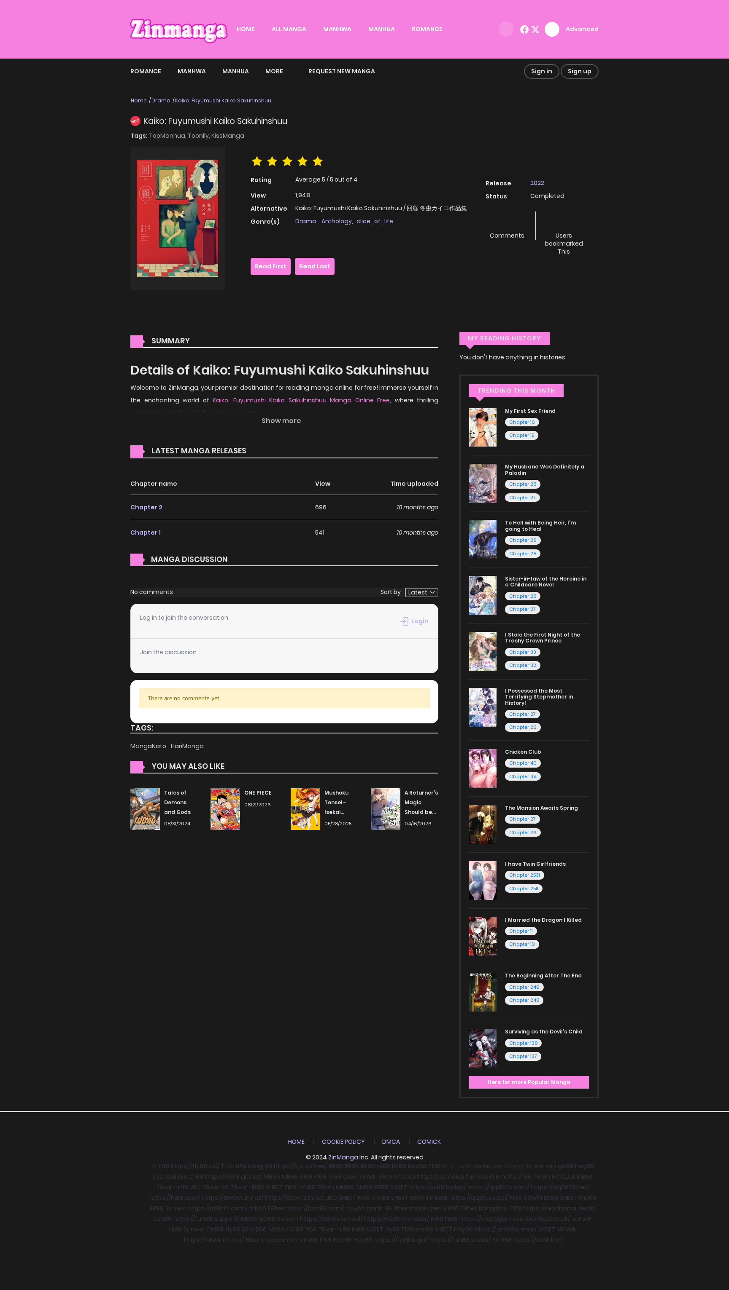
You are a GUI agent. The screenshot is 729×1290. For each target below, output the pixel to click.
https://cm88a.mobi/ (506, 1229)
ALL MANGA (289, 29)
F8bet (276, 1208)
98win (387, 1176)
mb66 (439, 1198)
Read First (270, 266)
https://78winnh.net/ (214, 1240)
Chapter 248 (524, 1000)
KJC (158, 1176)
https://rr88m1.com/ (217, 1208)
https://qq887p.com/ (498, 1187)
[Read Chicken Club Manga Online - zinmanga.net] (483, 768)
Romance (145, 71)
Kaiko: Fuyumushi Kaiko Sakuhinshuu (223, 100)
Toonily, (199, 135)
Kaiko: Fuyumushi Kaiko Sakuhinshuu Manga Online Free (301, 400)
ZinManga (343, 1157)
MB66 (272, 1176)
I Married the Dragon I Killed (543, 919)
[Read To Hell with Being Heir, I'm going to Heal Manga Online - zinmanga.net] (483, 539)
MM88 (345, 1187)
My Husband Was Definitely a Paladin (544, 469)
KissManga (227, 135)
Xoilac (483, 1166)
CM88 (364, 1187)
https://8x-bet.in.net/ (232, 1198)
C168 (196, 1176)
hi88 (182, 1187)
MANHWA (337, 29)
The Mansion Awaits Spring (541, 807)
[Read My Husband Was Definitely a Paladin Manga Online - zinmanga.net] (483, 483)
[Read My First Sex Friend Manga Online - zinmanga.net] (483, 427)
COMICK (429, 1141)
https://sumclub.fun (446, 1176)
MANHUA (381, 29)
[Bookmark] (564, 221)
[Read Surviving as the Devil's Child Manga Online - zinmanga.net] (483, 1048)
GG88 (267, 1219)
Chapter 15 (521, 435)
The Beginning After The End (543, 975)
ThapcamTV (279, 1240)
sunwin (582, 1219)
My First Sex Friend (530, 411)
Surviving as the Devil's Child (544, 1031)
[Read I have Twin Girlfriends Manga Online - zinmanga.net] (483, 879)
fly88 (232, 1229)
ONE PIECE (258, 792)
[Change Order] (262, 451)
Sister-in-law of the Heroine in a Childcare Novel (545, 581)
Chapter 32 (522, 665)
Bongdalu (493, 1208)
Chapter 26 (523, 727)
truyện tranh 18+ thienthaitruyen (393, 1208)
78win (541, 1176)
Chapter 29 (523, 540)
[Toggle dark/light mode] (506, 29)
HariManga (187, 746)
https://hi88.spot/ (174, 1198)
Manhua (235, 71)
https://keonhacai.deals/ (560, 1208)
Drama (160, 100)
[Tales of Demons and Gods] (145, 808)
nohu (508, 1176)
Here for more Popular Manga (529, 1082)
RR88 (336, 1166)
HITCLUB (563, 1176)
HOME (246, 29)
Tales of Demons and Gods (177, 802)
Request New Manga (341, 71)
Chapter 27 (522, 497)
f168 (291, 1187)
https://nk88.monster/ (396, 1219)
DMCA (391, 1141)
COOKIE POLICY (343, 1141)
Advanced (582, 29)
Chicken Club (523, 751)
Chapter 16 (522, 422)
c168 (306, 1176)
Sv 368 (502, 1240)
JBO (195, 1187)
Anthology (336, 221)
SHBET (274, 1187)
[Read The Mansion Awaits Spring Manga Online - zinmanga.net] (483, 824)
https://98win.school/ (331, 1219)
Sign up (579, 71)
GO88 (306, 1187)
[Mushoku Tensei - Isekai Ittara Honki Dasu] (305, 808)
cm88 (380, 1198)
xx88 (383, 1166)
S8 (225, 1187)
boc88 (417, 1166)
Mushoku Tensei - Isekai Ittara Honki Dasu (340, 812)
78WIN (368, 1176)
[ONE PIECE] (225, 808)
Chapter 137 (523, 1056)
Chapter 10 (522, 944)
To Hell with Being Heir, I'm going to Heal (540, 525)
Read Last (314, 266)
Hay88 (584, 1166)
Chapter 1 (145, 532)
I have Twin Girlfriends (535, 863)
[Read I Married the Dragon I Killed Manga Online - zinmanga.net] (483, 935)
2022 (537, 183)
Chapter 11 (521, 931)
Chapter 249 (524, 987)
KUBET (374, 1229)
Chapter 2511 (523, 888)
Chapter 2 (146, 507)
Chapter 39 (523, 776)
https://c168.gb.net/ (233, 1176)
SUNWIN (489, 1176)
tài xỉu (406, 1176)
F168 (435, 1166)
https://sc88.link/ (537, 1240)
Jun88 (163, 1219)
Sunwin (175, 1208)
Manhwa (192, 71)
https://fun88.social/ (460, 1240)
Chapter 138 (523, 1043)
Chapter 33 (522, 652)
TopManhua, (168, 135)
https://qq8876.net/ (560, 1187)
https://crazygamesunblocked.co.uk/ (514, 1219)
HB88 (256, 1187)
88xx (252, 1240)
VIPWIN (567, 1229)
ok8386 (177, 1176)
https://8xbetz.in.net (294, 1198)
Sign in (541, 71)
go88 (565, 1166)
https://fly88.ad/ (195, 1166)
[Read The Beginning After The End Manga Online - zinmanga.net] (483, 992)
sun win (545, 1166)
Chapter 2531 (524, 875)
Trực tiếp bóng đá (246, 1166)
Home (139, 100)
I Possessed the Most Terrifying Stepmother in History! (539, 697)
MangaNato (148, 746)
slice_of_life (375, 221)
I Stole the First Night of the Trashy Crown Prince (542, 637)
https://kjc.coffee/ (300, 1166)
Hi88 (437, 1219)
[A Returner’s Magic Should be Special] (385, 808)
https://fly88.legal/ (401, 1240)
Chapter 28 (522, 484)
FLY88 (160, 1166)
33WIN (533, 1198)
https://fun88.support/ (206, 1219)
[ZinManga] (179, 28)
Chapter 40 (523, 763)
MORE (274, 71)
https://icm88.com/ (315, 1208)
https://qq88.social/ (478, 1198)
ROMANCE (427, 29)
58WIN (419, 1198)
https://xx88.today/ (437, 1187)
